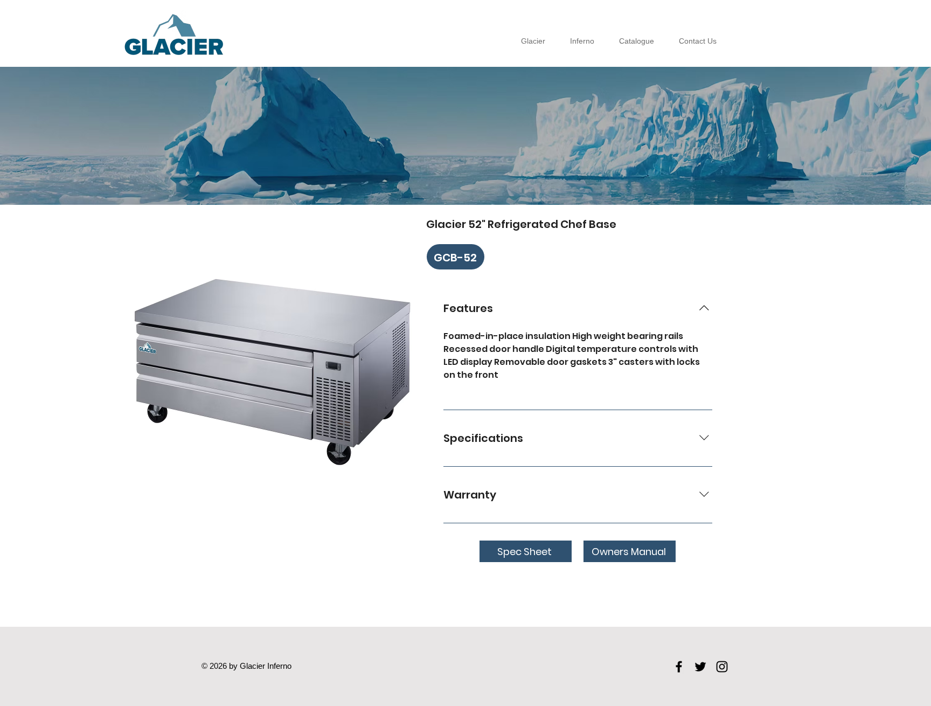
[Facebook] (678, 666)
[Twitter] (700, 666)
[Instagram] (721, 666)
